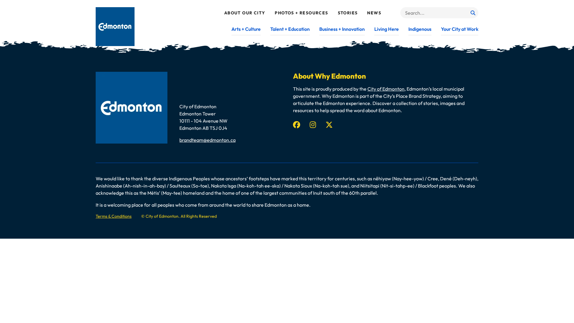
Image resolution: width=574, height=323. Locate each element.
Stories (348, 13)
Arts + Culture (246, 29)
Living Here (386, 29)
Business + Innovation (342, 29)
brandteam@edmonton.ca (207, 140)
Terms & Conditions (114, 216)
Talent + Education (290, 29)
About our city (244, 13)
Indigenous (419, 29)
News (374, 13)
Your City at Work (459, 29)
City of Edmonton (385, 89)
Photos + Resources (301, 13)
